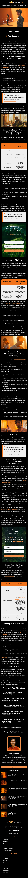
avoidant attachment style (20, 359)
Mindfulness (5, 841)
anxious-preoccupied (9, 576)
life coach (4, 657)
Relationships (7, 5)
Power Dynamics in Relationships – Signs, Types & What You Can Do (17, 797)
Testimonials (5, 858)
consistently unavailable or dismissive (11, 303)
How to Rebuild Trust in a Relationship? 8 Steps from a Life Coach (17, 805)
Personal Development (8, 848)
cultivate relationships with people (9, 509)
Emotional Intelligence (7, 846)
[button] (1, 2)
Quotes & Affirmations (7, 850)
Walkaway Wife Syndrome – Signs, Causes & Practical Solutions (17, 813)
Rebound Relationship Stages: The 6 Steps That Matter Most (17, 781)
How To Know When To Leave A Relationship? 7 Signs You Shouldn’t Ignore (17, 773)
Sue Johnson (14, 220)
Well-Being (5, 839)
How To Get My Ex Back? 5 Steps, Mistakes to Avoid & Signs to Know (17, 789)
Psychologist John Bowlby (10, 101)
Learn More (14, 767)
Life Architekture (15, 833)
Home (3, 5)
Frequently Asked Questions (9, 856)
